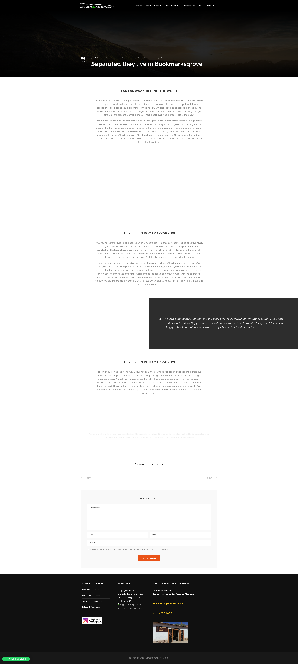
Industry (152, 58)
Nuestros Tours (172, 5)
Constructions (143, 58)
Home (139, 5)
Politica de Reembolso (91, 607)
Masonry (128, 58)
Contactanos (211, 5)
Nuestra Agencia (154, 5)
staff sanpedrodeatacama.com (107, 58)
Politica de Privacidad (91, 595)
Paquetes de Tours (192, 5)
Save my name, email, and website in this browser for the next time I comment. (131, 549)
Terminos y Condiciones (92, 601)
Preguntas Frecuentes (91, 590)
